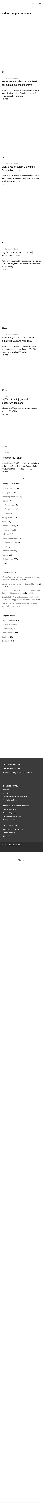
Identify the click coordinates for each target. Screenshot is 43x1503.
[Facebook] (6, 778)
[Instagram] (12, 778)
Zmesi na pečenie (9, 809)
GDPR (5, 793)
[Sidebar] (3, 854)
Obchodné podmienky (11, 800)
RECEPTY (6, 836)
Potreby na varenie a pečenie (13, 829)
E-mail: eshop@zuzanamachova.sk (18, 773)
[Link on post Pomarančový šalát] (21, 426)
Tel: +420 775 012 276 (12, 768)
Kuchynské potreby (10, 813)
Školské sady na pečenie (12, 816)
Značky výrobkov (9, 833)
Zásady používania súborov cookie (15, 796)
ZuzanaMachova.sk (14, 845)
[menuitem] (21, 860)
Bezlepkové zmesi (9, 820)
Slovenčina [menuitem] (22, 860)
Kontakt (6, 790)
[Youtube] (19, 778)
